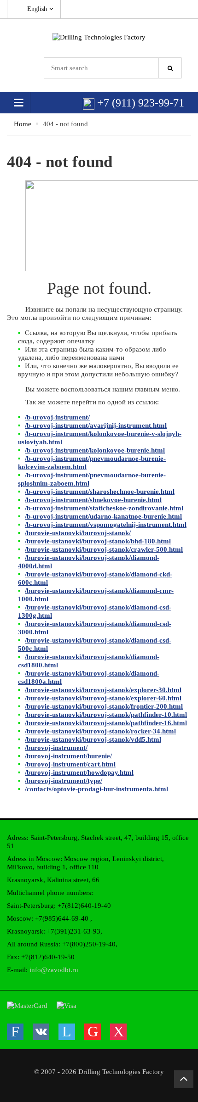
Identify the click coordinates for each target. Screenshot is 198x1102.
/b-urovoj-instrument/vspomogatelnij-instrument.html (105, 524)
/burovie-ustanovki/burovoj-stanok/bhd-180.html (98, 541)
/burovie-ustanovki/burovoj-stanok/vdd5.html (93, 739)
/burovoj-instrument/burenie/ (68, 756)
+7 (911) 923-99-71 (139, 103)
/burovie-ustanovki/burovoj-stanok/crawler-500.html (104, 549)
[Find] (170, 67)
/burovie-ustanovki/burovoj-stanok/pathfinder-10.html (106, 714)
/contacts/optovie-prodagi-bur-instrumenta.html (96, 789)
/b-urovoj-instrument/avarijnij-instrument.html (96, 425)
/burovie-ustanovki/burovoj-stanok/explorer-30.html (103, 690)
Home (22, 124)
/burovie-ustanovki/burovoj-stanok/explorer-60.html (103, 698)
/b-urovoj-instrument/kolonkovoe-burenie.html (95, 450)
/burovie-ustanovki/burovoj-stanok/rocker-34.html (100, 731)
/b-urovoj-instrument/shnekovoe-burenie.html (93, 499)
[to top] (183, 1079)
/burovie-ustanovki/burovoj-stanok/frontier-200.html (104, 706)
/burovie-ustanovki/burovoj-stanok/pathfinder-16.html (106, 723)
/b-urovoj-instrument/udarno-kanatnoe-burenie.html (103, 516)
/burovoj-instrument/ (56, 747)
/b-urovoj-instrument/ (57, 417)
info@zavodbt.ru (53, 969)
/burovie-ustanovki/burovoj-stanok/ (78, 533)
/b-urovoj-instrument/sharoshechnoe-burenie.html (100, 491)
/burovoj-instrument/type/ (63, 780)
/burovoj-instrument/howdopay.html (79, 772)
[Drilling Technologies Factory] (99, 37)
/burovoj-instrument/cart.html (70, 764)
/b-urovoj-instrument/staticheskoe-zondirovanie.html (104, 508)
